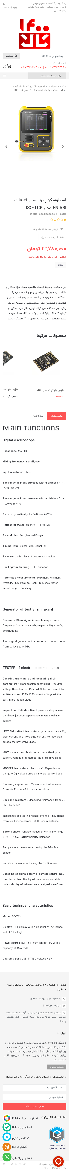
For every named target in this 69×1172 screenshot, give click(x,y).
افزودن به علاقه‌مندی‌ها (46, 229)
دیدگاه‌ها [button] (38, 416)
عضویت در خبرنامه (34, 1106)
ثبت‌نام (7, 7)
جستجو (10, 56)
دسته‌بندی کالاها (49, 75)
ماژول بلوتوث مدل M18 (50, 390)
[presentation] (62, 146)
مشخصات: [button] (57, 416)
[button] (7, 65)
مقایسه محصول (50, 237)
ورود (15, 7)
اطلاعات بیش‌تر (56, 1067)
